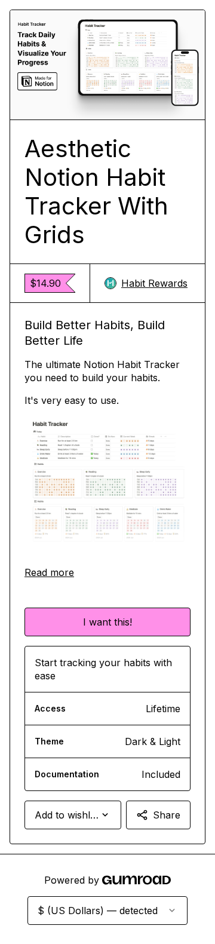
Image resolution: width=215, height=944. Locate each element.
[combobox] (72, 815)
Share (166, 815)
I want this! (107, 622)
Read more (49, 572)
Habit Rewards (154, 283)
